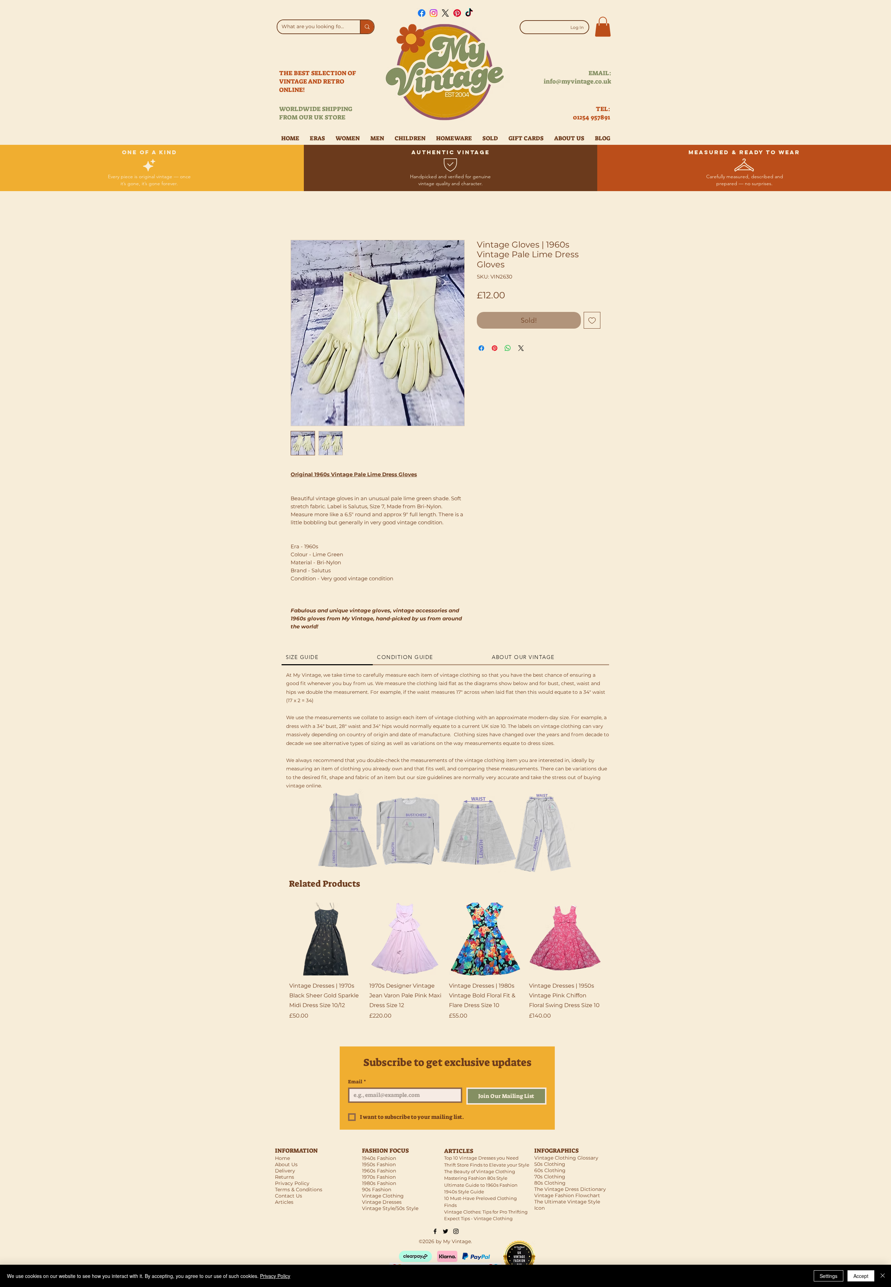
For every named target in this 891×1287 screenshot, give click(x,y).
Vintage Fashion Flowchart (567, 1195)
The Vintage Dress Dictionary (570, 1189)
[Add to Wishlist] (592, 320)
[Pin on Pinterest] (494, 348)
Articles (284, 1202)
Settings (828, 1275)
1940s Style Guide (464, 1191)
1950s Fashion (379, 1164)
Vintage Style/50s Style (390, 1208)
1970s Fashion (379, 1177)
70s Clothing (549, 1177)
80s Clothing (550, 1183)
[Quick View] (325, 939)
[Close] (882, 1275)
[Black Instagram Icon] (455, 1231)
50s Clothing (549, 1164)
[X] (445, 13)
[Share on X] (521, 348)
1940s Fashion (379, 1158)
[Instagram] (433, 13)
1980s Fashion (379, 1183)
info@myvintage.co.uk (577, 81)
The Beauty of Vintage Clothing (479, 1171)
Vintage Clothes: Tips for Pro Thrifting (486, 1212)
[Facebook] (422, 13)
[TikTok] (469, 13)
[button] (602, 27)
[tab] (327, 657)
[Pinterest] (457, 13)
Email (357, 1082)
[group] (445, 966)
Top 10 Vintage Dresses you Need (481, 1158)
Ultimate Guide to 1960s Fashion (481, 1185)
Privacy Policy (275, 1275)
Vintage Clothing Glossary (566, 1158)
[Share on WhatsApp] (508, 348)
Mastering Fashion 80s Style (475, 1178)
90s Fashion (376, 1189)
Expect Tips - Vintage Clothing (478, 1218)
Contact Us (288, 1196)
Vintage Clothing (383, 1196)
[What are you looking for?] (367, 26)
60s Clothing (550, 1170)
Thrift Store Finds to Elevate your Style (486, 1165)
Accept (860, 1275)
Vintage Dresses (382, 1202)
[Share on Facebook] (481, 348)
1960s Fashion (379, 1171)
